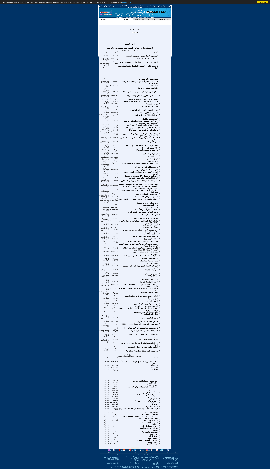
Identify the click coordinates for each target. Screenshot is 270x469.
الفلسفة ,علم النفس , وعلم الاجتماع (104, 66)
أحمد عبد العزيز (114, 190)
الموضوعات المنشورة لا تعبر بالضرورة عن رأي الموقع (167, 466)
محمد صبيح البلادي (115, 134)
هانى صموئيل (115, 421)
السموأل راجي (114, 281)
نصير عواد (115, 55)
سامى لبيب (115, 229)
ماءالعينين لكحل (114, 163)
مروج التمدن (128, 355)
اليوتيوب (154, 450)
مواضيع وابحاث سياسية (106, 56)
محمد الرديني (115, 305)
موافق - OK (263, 2)
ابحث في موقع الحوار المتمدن (113, 463)
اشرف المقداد (114, 255)
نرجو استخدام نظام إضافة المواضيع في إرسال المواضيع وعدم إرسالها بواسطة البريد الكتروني (159, 467)
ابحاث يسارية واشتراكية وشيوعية (105, 156)
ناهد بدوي (115, 273)
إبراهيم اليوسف (114, 441)
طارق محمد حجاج (114, 99)
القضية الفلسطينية (105, 307)
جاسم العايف (115, 382)
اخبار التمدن (136, 454)
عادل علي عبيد (114, 425)
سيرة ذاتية (107, 243)
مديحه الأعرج (115, 307)
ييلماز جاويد (115, 336)
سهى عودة (115, 211)
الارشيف (137, 457)
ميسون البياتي (114, 158)
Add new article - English (113, 459)
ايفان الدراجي (115, 114)
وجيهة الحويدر (115, 350)
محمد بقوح (115, 65)
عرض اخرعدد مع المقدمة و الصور (171, 457)
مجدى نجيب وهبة (114, 209)
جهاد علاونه (115, 311)
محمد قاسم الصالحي (115, 296)
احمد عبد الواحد (114, 153)
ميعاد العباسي (114, 342)
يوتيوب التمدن (156, 463)
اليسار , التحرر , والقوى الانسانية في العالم (105, 93)
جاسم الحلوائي (114, 313)
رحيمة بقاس (115, 429)
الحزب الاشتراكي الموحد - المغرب (114, 130)
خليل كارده (115, 161)
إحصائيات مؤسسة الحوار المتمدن (171, 459)
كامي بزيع (115, 392)
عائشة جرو (115, 384)
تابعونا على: (171, 450)
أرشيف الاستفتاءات (135, 458)
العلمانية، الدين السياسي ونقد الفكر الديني (105, 185)
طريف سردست (114, 87)
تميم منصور (115, 233)
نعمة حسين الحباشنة (115, 292)
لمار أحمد (115, 398)
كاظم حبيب (115, 81)
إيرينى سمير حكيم (114, 420)
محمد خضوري (114, 147)
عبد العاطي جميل (114, 402)
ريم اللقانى (115, 386)
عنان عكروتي (115, 416)
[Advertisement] (135, 37)
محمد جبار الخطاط (115, 369)
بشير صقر (115, 101)
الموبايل (111, 450)
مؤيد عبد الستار (114, 251)
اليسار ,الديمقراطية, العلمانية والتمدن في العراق (104, 63)
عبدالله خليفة (115, 279)
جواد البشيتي (115, 214)
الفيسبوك (165, 450)
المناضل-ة (115, 269)
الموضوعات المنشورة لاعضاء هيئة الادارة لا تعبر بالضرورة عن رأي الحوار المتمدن (122, 467)
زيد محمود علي (114, 169)
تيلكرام (132, 450)
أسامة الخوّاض (114, 380)
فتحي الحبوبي (114, 120)
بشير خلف (115, 106)
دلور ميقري (115, 427)
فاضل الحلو (115, 414)
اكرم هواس (115, 141)
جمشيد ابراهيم (114, 207)
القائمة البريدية (136, 460)
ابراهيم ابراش (115, 265)
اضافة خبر (117, 456)
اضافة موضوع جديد (115, 454)
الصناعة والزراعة (105, 311)
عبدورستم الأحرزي (115, 328)
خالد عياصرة (115, 109)
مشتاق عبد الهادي (114, 367)
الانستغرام (144, 450)
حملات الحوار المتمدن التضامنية (132, 456)
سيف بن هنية (115, 390)
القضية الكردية (106, 161)
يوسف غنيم (115, 339)
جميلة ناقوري (115, 423)
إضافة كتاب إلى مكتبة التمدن (113, 458)
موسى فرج (111, 78)
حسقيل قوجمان (114, 236)
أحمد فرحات (115, 404)
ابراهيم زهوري (114, 361)
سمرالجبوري (115, 406)
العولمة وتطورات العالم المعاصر (105, 154)
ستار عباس (115, 202)
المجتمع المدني (105, 99)
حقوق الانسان (106, 118)
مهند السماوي (115, 118)
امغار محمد (115, 145)
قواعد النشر (176, 460)
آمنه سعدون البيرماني (115, 409)
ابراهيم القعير (115, 303)
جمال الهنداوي (114, 95)
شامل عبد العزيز (114, 227)
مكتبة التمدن (156, 464)
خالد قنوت (115, 298)
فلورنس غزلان (114, 193)
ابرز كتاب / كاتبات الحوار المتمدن (171, 462)
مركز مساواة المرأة (154, 456)
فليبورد (117, 450)
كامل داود (115, 218)
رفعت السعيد (115, 275)
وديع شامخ (115, 127)
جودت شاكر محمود (115, 62)
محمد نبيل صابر (114, 103)
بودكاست (106, 450)
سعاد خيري (115, 243)
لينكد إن (138, 450)
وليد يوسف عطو (114, 166)
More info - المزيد (126, 2)
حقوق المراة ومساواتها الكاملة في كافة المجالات (104, 59)
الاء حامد (116, 180)
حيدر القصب (115, 412)
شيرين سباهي (114, 321)
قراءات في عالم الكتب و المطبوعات (104, 218)
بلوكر (122, 450)
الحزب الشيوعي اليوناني (114, 248)
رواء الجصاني (115, 204)
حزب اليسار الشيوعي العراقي (114, 156)
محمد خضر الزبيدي (115, 125)
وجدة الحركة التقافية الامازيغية (114, 184)
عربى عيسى (115, 91)
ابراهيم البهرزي (114, 435)
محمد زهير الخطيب (115, 258)
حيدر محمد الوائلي (114, 238)
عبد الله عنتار (115, 388)
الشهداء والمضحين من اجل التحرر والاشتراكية (104, 194)
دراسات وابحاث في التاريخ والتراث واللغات (105, 89)
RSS (149, 450)
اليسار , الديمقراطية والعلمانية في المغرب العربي (104, 131)
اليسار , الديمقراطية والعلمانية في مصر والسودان (105, 151)
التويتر (159, 450)
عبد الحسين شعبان (115, 241)
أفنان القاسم (115, 317)
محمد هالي (115, 400)
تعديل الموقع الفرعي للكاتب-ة (112, 462)
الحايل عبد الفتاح (114, 137)
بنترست (127, 450)
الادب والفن (106, 361)
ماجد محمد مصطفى (115, 331)
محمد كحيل (115, 394)
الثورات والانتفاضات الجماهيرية (105, 85)
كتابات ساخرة (106, 147)
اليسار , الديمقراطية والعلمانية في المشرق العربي (104, 142)
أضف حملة (116, 460)
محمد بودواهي (114, 284)
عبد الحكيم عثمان (114, 220)
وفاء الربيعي (115, 365)
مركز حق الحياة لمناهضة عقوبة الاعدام (151, 459)
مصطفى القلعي (114, 263)
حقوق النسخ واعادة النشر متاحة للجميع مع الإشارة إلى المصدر (126, 466)
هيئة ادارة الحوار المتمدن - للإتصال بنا (170, 458)
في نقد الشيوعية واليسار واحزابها (105, 159)
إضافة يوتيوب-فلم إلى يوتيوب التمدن (111, 457)
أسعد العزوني (115, 196)
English (137, 463)
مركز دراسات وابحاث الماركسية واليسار (150, 454)
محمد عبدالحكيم (114, 85)
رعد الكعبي (115, 437)
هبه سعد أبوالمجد (114, 433)
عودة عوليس (115, 396)
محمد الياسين (115, 334)
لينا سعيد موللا (114, 224)
